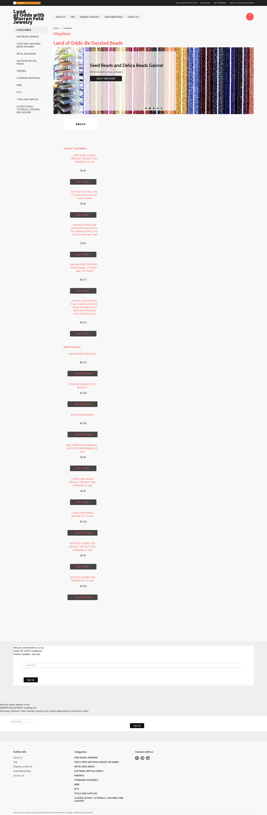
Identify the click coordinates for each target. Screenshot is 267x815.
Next (247, 80)
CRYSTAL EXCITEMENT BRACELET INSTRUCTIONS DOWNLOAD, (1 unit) (84, 158)
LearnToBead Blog (113, 16)
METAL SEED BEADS (26, 53)
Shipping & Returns (89, 16)
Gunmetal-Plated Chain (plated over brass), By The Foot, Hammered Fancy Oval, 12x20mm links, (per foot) (84, 229)
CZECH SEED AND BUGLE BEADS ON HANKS (29, 45)
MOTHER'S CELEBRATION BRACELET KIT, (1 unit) (82, 579)
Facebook (137, 758)
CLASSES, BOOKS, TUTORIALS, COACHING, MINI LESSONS (28, 109)
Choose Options (83, 373)
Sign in (233, 3)
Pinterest (142, 758)
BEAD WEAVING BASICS (82, 414)
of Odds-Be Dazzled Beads (88, 43)
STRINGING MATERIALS (28, 78)
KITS (19, 92)
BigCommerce (88, 812)
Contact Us (133, 16)
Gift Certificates (220, 3)
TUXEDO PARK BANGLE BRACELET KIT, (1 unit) (82, 514)
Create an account (246, 3)
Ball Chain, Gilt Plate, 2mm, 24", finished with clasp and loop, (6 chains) (84, 195)
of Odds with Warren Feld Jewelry (28, 17)
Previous (59, 80)
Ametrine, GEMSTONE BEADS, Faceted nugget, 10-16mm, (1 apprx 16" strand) (84, 267)
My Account (205, 3)
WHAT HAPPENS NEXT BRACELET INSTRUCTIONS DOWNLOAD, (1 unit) (82, 448)
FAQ (73, 16)
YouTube (148, 758)
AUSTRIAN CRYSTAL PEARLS (27, 62)
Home (56, 28)
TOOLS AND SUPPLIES (27, 99)
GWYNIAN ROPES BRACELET (82, 353)
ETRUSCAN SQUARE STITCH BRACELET (82, 386)
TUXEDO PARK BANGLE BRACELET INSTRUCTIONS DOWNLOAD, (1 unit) (82, 482)
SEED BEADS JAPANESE (28, 36)
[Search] (14, 3)
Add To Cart (83, 182)
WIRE (19, 85)
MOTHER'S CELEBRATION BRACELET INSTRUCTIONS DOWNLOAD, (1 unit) (82, 546)
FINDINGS (21, 70)
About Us (60, 16)
